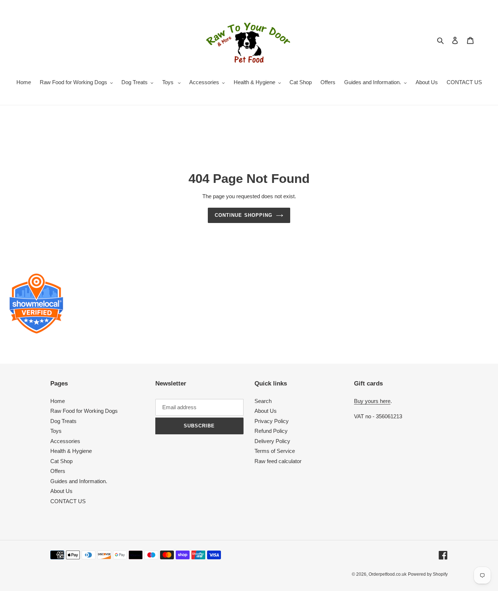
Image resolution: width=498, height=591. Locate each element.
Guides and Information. (78, 481)
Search (263, 401)
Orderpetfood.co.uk (387, 574)
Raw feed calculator (277, 461)
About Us (61, 491)
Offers (57, 471)
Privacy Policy (271, 421)
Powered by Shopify (428, 574)
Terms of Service (274, 451)
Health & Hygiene (71, 451)
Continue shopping (243, 215)
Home (57, 401)
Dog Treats (63, 421)
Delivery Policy (272, 441)
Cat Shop (61, 461)
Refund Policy (271, 431)
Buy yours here (372, 401)
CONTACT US (68, 501)
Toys (56, 431)
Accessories (65, 441)
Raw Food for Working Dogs (84, 411)
